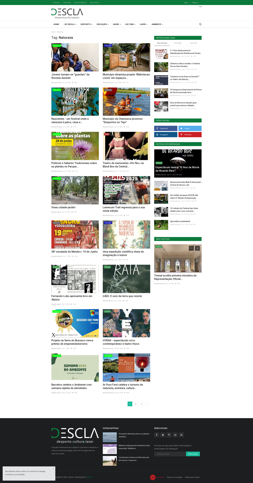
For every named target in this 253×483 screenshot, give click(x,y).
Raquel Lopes (56, 212)
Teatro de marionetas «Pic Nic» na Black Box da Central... (123, 164)
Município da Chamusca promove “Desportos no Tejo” (123, 120)
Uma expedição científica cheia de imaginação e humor (123, 253)
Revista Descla (56, 82)
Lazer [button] (143, 24)
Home (56, 24)
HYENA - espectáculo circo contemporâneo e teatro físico (121, 342)
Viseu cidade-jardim (63, 207)
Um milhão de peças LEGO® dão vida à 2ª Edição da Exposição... (184, 196)
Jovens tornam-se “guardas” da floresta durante (70, 76)
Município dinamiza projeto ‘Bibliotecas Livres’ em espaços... (126, 76)
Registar (195, 2)
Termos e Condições (175, 477)
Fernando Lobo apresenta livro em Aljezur (71, 297)
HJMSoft (89, 477)
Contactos (56, 2)
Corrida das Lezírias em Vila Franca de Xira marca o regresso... (134, 458)
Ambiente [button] (157, 24)
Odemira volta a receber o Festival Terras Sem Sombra (185, 64)
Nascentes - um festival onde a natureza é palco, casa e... (70, 120)
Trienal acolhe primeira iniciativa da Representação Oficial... (175, 277)
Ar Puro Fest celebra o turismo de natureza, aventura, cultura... (123, 386)
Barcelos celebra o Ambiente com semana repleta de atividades (71, 386)
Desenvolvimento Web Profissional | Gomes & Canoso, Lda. (185, 183)
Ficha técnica (94, 2)
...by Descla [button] (69, 24)
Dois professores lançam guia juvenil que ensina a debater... (183, 104)
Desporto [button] (86, 24)
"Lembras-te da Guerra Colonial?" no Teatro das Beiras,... (184, 78)
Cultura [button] (129, 24)
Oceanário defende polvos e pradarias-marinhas (134, 435)
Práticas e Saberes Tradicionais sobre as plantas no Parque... (74, 164)
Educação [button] (102, 24)
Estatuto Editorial (80, 2)
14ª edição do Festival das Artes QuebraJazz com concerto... (184, 209)
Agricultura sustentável (180, 221)
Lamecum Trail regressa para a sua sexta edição (124, 209)
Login (186, 2)
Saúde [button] (116, 24)
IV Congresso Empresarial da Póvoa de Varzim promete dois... (186, 91)
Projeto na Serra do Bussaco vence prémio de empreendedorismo (72, 342)
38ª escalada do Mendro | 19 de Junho (74, 251)
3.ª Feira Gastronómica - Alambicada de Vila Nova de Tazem (185, 51)
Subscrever (193, 454)
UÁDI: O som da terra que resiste (122, 296)
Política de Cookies (192, 477)
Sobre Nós (67, 2)
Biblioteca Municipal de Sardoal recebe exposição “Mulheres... (134, 447)
